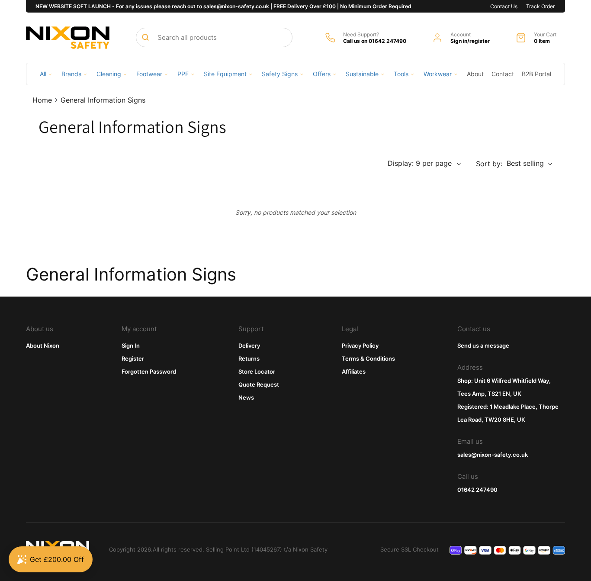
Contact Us (503, 6)
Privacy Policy (360, 345)
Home (42, 100)
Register (133, 358)
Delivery (249, 345)
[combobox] (214, 37)
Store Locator (256, 371)
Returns (249, 358)
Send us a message (483, 345)
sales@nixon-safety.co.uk (492, 454)
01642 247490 (477, 489)
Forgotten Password (149, 371)
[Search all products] (145, 37)
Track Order (540, 6)
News (246, 397)
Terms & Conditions (368, 358)
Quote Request (258, 384)
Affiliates (354, 371)
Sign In (131, 345)
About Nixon (42, 345)
